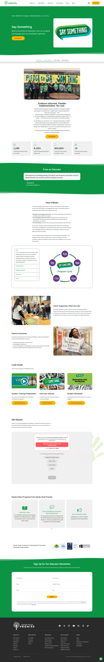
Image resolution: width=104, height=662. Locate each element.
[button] (88, 3)
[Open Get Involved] (63, 3)
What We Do (19, 16)
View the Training (20, 403)
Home (13, 16)
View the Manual (47, 403)
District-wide (52, 461)
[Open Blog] (75, 3)
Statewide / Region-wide (52, 457)
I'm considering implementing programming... (52, 453)
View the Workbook (76, 403)
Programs (26, 16)
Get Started (18, 38)
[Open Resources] (53, 3)
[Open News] (69, 3)
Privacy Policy (17, 656)
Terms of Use (26, 656)
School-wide (52, 465)
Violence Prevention (35, 16)
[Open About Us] (35, 3)
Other (52, 468)
